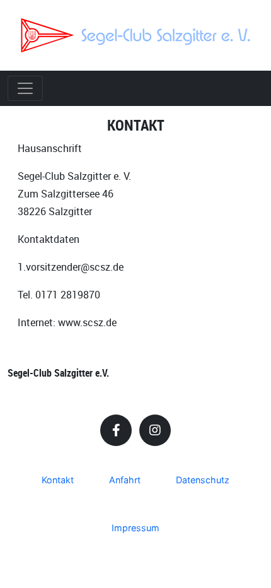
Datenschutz (202, 479)
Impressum (135, 527)
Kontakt (58, 479)
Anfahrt (125, 479)
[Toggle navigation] (25, 88)
